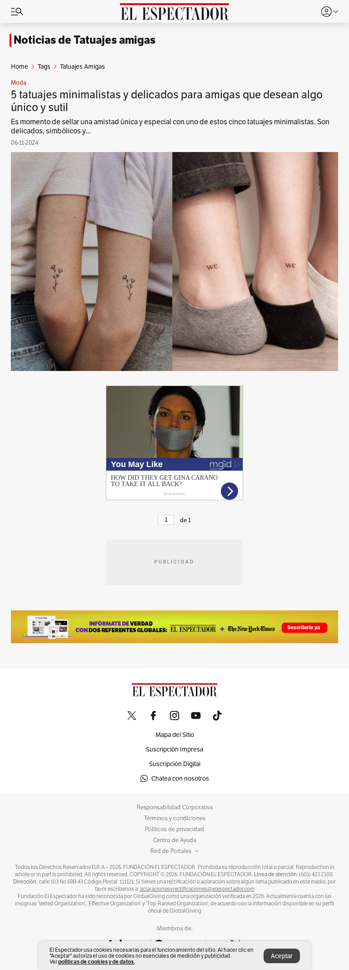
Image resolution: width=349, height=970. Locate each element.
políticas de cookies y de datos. (96, 961)
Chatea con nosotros (180, 778)
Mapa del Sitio (174, 735)
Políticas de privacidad (174, 829)
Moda (18, 82)
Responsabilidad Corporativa (175, 807)
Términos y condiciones (174, 818)
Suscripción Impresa (174, 749)
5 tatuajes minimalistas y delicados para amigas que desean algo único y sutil (167, 100)
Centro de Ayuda (174, 840)
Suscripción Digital (174, 764)
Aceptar (282, 956)
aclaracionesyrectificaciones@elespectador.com (197, 889)
